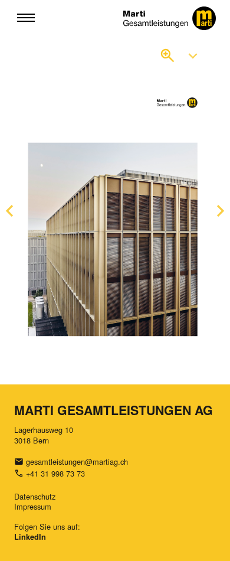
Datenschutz (34, 496)
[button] (26, 18)
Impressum (32, 506)
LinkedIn (30, 536)
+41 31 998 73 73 (55, 473)
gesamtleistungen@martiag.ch (77, 461)
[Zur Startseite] (169, 18)
